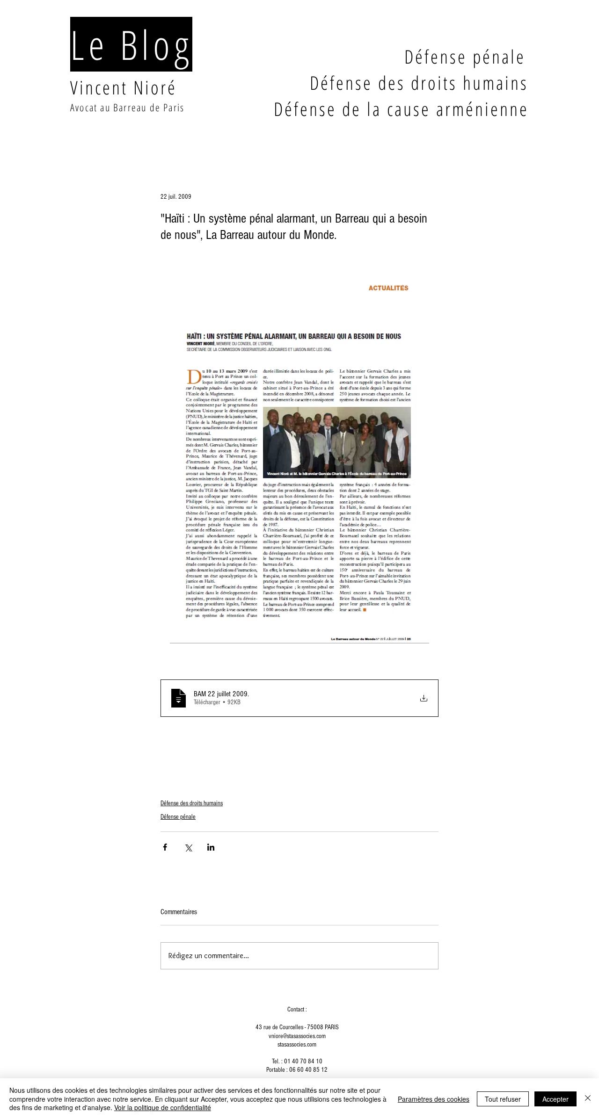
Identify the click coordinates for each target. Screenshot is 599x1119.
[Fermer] (587, 1099)
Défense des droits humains (192, 803)
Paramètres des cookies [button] (433, 1099)
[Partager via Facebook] (165, 847)
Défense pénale (178, 817)
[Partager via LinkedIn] (210, 847)
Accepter (555, 1099)
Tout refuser (503, 1099)
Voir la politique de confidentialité (162, 1107)
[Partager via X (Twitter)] (187, 847)
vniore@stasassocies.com (297, 1036)
